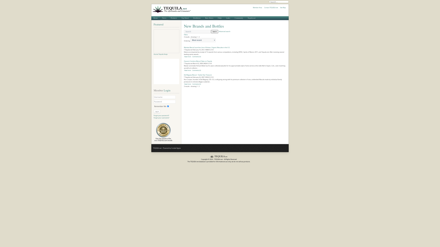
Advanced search (224, 31)
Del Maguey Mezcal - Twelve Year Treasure (198, 75)
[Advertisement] (166, 71)
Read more (187, 57)
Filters (186, 35)
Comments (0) (196, 57)
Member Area (257, 8)
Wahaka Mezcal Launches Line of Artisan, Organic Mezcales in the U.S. (207, 47)
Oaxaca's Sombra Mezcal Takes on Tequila (198, 61)
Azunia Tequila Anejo (161, 54)
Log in (157, 111)
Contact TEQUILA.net (271, 8)
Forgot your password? (161, 115)
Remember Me (160, 106)
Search (215, 31)
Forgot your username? (161, 118)
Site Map (283, 8)
